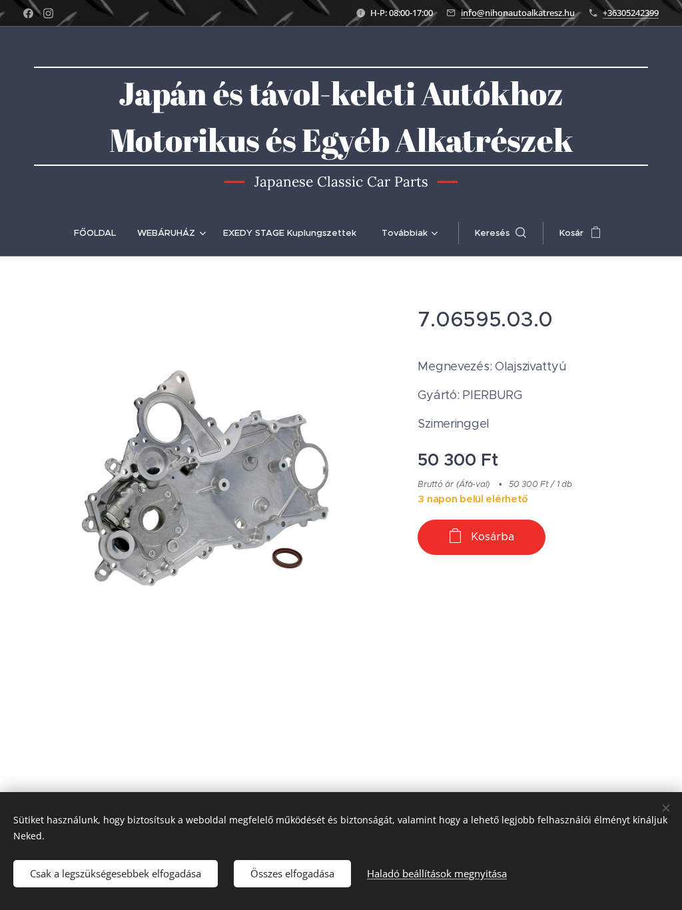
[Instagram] (48, 13)
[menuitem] (100, 233)
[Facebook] (28, 13)
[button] (500, 233)
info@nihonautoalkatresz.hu (518, 13)
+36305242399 (631, 13)
